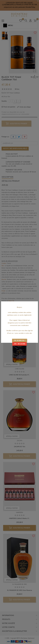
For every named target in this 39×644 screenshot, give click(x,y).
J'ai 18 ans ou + (19, 340)
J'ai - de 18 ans (19, 344)
